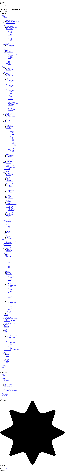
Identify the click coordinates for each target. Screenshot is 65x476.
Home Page (2, 6)
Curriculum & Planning (9, 181)
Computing (6, 73)
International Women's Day (12, 106)
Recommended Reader (11, 209)
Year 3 (7, 79)
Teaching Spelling (9, 238)
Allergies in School (9, 272)
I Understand (2, 470)
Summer (11, 34)
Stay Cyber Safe (8, 251)
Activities (9, 58)
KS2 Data (7, 329)
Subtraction (9, 149)
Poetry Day (8, 237)
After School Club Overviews (10, 247)
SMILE (7, 314)
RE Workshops (8, 215)
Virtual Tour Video (9, 322)
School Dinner (6, 316)
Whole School (10, 219)
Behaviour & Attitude (9, 176)
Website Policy (4, 395)
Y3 (8, 216)
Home (3, 15)
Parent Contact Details (7, 245)
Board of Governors (9, 28)
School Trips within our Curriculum (13, 103)
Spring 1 (11, 260)
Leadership (7, 179)
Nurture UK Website (9, 46)
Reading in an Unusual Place (12, 206)
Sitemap (3, 393)
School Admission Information (10, 23)
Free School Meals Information (10, 323)
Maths (5, 124)
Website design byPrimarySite (7, 397)
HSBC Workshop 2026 (11, 111)
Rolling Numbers (8, 128)
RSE (8, 189)
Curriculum (4, 66)
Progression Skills (10, 101)
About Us (3, 16)
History (5, 121)
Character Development (9, 177)
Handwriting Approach (9, 235)
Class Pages (6, 331)
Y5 (8, 217)
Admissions (6, 22)
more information (7, 468)
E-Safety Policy (8, 249)
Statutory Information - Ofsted (8, 52)
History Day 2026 (10, 110)
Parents (3, 239)
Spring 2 (11, 261)
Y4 (6, 284)
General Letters (6, 255)
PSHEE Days (8, 191)
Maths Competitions (9, 157)
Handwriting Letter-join (9, 112)
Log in (3, 369)
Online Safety (6, 248)
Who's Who (6, 18)
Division (9, 135)
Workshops (6, 360)
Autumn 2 (11, 258)
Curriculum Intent (8, 68)
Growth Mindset (8, 312)
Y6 (8, 218)
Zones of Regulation (11, 190)
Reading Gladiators (11, 208)
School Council (8, 180)
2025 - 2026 (10, 38)
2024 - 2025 (10, 35)
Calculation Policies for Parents (10, 129)
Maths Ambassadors (9, 156)
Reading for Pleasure (9, 207)
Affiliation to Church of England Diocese (12, 21)
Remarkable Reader (11, 210)
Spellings (9, 283)
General (9, 59)
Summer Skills (8, 160)
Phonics (7, 202)
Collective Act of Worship (10, 214)
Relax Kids (7, 313)
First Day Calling (8, 240)
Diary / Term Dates (9, 51)
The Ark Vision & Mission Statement (13, 54)
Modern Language (7, 169)
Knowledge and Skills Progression (11, 116)
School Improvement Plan (8, 386)
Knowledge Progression (9, 69)
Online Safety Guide (9, 250)
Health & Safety (6, 271)
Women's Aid (8, 254)
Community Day (10, 105)
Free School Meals (9, 24)
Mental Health (10, 195)
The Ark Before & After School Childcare (10, 390)
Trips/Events (6, 363)
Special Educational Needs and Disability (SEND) (11, 318)
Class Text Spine (8, 201)
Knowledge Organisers (11, 333)
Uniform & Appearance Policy (10, 320)
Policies (7, 65)
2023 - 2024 (10, 31)
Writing (5, 233)
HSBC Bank (8, 154)
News (5, 364)
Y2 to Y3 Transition (7, 321)
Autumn (11, 32)
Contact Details (6, 380)
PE (4, 172)
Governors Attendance (9, 30)
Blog (5, 353)
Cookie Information (5, 394)
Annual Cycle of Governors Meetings (11, 27)
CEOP (3, 367)
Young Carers (6, 324)
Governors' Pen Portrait (9, 26)
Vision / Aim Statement (9, 20)
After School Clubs (9, 230)
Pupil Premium (6, 327)
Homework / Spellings (7, 351)
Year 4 (7, 84)
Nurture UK (6, 44)
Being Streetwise (8, 273)
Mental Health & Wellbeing (8, 384)
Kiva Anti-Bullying (11, 188)
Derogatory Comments (11, 187)
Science (5, 220)
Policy (7, 184)
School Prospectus (7, 48)
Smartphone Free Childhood (10, 252)
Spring (11, 33)
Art (4, 67)
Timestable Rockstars (9, 161)
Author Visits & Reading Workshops (11, 204)
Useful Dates (6, 50)
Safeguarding (6, 253)
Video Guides (12, 131)
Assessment (6, 72)
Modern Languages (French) (14, 335)
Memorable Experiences (11, 102)
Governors (5, 25)
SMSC (7, 78)
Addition (9, 130)
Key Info (3, 325)
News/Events (4, 352)
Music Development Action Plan (11, 165)
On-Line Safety (10, 198)
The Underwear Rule (13, 194)
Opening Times (10, 57)
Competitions (8, 224)
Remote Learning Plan (7, 350)
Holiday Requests (8, 242)
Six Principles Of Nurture (10, 45)
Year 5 (7, 89)
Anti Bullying (10, 192)
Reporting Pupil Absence (8, 243)
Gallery (9, 71)
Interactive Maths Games (10, 155)
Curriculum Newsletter (9, 113)
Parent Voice (8, 264)
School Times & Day (7, 49)
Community (8, 178)
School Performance (7, 328)
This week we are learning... (12, 276)
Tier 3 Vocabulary (8, 70)
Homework (9, 280)
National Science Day (9, 223)
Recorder (7, 166)
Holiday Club (8, 63)
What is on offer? (8, 246)
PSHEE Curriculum (9, 186)
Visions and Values (7, 19)
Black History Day (11, 104)
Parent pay (3, 365)
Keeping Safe (8, 197)
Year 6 (7, 94)
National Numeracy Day (9, 159)
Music (5, 162)
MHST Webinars (8, 42)
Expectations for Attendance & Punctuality (12, 241)
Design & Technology (7, 114)
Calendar (5, 244)
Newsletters (8, 43)
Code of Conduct (8, 229)
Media (9, 168)
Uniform (5, 319)
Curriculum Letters (11, 80)
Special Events (10, 340)
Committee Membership (9, 29)
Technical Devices (9, 274)
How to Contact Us (11, 55)
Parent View (4, 366)
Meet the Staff (10, 56)
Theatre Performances (11, 109)
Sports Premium (6, 326)
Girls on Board (8, 196)
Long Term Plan (10, 100)
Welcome (5, 17)
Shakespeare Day (10, 108)
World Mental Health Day (10, 311)
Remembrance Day (11, 107)
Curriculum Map (10, 83)
